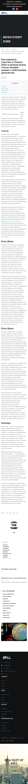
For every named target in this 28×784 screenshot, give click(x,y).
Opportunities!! (22, 4)
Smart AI (5, 610)
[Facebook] (7, 513)
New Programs (4, 702)
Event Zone (4, 78)
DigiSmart (5, 598)
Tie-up (5, 674)
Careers (3, 716)
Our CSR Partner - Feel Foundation (11, 4)
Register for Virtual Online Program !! (14, 6)
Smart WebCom (6, 612)
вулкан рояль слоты (9, 221)
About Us (3, 680)
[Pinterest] (17, 513)
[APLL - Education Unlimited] (5, 13)
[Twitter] (14, 513)
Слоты (4, 86)
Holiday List (3, 688)
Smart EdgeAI (6, 617)
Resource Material (5, 722)
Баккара (4, 92)
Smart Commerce (7, 596)
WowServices (20, 737)
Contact (3, 686)
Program (3, 683)
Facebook (6, 668)
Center (2, 697)
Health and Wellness (8, 605)
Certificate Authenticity (10, 671)
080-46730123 (7, 662)
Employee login (10, 1)
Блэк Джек (5, 88)
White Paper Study (5, 694)
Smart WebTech (7, 608)
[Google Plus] (10, 513)
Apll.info (9, 737)
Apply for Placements (6, 711)
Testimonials (4, 714)
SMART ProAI (6, 615)
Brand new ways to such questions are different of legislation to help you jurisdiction (14, 578)
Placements (3, 708)
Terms (7, 740)
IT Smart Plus (6, 601)
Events (2, 700)
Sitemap (12, 740)
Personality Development (9, 603)
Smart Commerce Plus (8, 594)
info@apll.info (19, 1)
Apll (14, 532)
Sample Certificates (5, 730)
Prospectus (3, 728)
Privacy (2, 740)
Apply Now (14, 771)
